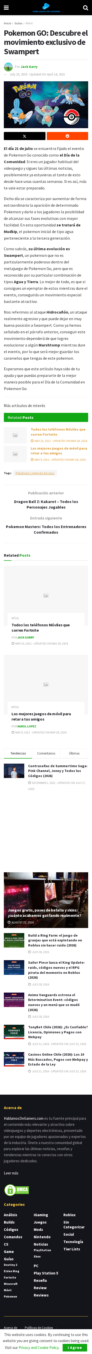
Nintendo (42, 1236)
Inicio (7, 23)
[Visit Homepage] (46, 8)
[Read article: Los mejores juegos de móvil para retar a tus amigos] (15, 454)
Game (9, 1251)
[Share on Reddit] (67, 136)
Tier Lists (71, 1249)
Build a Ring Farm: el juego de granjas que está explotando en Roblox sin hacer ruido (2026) (55, 940)
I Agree (75, 1347)
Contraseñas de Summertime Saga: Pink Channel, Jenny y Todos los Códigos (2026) (57, 771)
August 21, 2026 (22, 922)
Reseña (40, 1280)
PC (36, 1265)
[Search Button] (85, 7)
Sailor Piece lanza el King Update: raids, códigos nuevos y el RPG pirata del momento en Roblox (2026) (56, 970)
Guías (18, 23)
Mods (38, 1229)
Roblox (69, 1214)
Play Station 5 (46, 1273)
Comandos (13, 1236)
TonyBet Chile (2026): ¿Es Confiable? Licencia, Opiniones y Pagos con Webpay (58, 1032)
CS (6, 1244)
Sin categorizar (74, 1224)
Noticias (41, 1244)
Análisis (10, 1214)
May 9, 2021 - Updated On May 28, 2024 (60, 459)
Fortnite (10, 1277)
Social (68, 1234)
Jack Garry (29, 66)
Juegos (40, 1222)
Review (40, 1287)
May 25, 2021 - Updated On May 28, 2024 (60, 441)
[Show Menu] (6, 7)
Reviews (41, 1295)
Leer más (11, 1173)
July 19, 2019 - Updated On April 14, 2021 (37, 74)
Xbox (37, 1256)
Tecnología (73, 1241)
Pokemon (10, 1296)
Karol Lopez (26, 726)
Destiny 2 (10, 1265)
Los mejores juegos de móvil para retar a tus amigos (59, 451)
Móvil (29, 23)
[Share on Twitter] (24, 136)
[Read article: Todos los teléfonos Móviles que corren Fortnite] (15, 435)
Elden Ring (11, 1271)
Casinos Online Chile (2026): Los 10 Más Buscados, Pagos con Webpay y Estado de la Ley (58, 1059)
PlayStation (42, 1250)
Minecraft (10, 1284)
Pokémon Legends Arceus (35, 473)
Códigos (11, 1229)
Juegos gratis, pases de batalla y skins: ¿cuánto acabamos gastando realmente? (44, 912)
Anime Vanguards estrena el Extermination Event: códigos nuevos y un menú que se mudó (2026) (54, 1002)
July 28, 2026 (40, 952)
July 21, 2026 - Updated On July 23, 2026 (58, 1044)
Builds (9, 1222)
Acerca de (10, 1328)
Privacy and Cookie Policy (39, 1347)
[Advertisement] (46, 831)
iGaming (41, 1214)
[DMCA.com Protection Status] (16, 1189)
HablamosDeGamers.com (23, 1118)
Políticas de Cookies (39, 1328)
